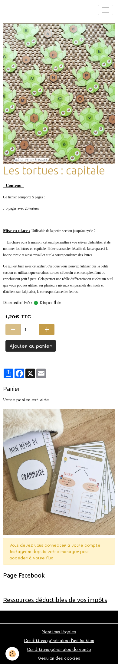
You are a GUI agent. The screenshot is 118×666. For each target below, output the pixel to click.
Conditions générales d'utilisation (59, 640)
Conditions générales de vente (59, 649)
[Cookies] (12, 654)
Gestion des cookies (59, 658)
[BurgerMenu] (105, 10)
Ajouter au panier (30, 346)
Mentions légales (59, 632)
